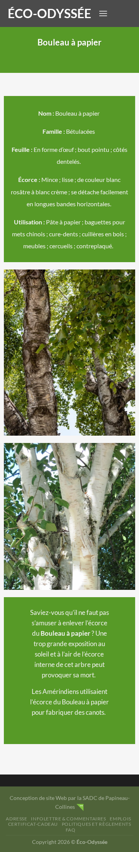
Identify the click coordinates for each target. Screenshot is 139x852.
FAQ (71, 830)
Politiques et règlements (96, 824)
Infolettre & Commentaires (68, 819)
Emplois (120, 819)
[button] (103, 13)
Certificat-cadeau (33, 824)
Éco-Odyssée (49, 13)
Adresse (16, 819)
